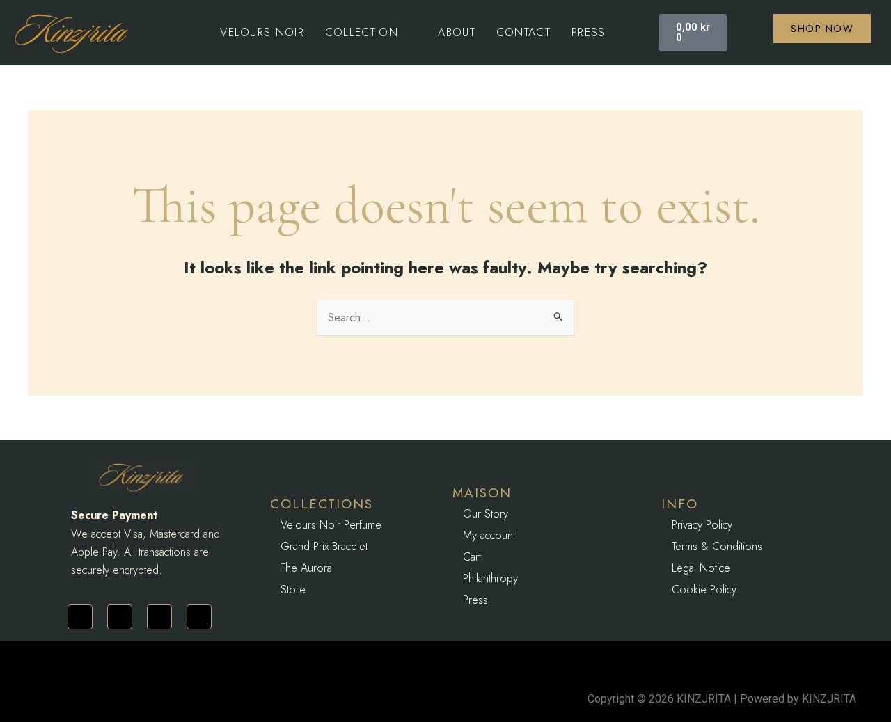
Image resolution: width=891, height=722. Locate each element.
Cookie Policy (704, 589)
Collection (361, 32)
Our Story (485, 514)
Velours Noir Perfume (331, 525)
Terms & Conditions (717, 546)
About (456, 32)
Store (293, 589)
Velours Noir (262, 32)
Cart (472, 557)
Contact (523, 32)
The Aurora (306, 568)
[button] (371, 33)
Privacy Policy (702, 525)
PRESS (588, 32)
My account (489, 535)
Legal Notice (701, 568)
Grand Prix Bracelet (324, 546)
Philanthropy (490, 578)
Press (475, 600)
